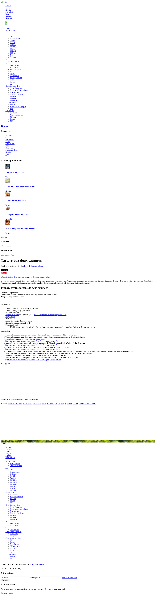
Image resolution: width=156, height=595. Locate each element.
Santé (7, 154)
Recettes (8, 10)
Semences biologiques (18, 107)
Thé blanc (13, 47)
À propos (8, 16)
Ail (11, 72)
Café (7, 59)
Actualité (8, 135)
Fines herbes (14, 76)
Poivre (12, 82)
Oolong (13, 41)
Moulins (13, 117)
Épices (12, 74)
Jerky (7, 63)
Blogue (8, 14)
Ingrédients (9, 12)
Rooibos (13, 45)
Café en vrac (14, 61)
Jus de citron (27, 404)
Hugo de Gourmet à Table (33, 266)
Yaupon (13, 57)
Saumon (82, 404)
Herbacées (14, 534)
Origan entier (10, 317)
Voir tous (4, 237)
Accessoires (9, 111)
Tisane (12, 55)
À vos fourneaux (16, 88)
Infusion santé (15, 39)
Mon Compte (10, 31)
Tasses (12, 119)
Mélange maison (16, 78)
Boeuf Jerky (14, 65)
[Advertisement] (78, 382)
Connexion (5, 580)
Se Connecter (15, 464)
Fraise (44, 404)
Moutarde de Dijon (15, 404)
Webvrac (4, 443)
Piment (12, 80)
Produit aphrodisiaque (18, 94)
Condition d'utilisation (38, 564)
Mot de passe (35, 578)
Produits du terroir (12, 102)
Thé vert (13, 53)
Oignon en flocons (12, 315)
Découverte (9, 140)
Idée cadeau (14, 92)
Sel (11, 84)
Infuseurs (13, 113)
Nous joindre (10, 18)
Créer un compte (16, 466)
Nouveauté (9, 148)
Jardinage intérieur (16, 115)
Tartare (75, 404)
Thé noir (13, 51)
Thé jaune (13, 49)
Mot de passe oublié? (69, 578)
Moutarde (50, 404)
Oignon (57, 404)
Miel (11, 109)
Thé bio (13, 98)
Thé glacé (13, 100)
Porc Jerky (14, 67)
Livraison (8, 8)
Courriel (4, 578)
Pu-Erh (12, 43)
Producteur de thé (11, 150)
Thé (6, 34)
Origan (63, 404)
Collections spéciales (12, 86)
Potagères (13, 536)
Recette (8, 152)
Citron (69, 404)
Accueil (8, 6)
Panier (7, 28)
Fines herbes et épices (13, 69)
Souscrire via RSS (7, 255)
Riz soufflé (37, 404)
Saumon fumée (90, 404)
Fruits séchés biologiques (19, 90)
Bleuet (12, 105)
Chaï (11, 36)
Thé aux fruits (15, 96)
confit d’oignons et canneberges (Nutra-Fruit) (50, 315)
